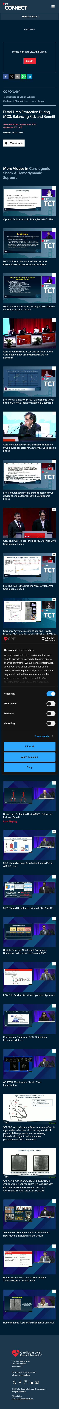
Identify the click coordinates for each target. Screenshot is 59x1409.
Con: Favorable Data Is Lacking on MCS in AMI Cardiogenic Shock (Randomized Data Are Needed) (28, 355)
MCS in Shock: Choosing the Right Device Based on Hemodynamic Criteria (29, 308)
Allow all (29, 746)
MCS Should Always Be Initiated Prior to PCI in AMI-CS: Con (28, 865)
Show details (42, 736)
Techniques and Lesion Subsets (19, 96)
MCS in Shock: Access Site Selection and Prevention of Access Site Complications (25, 263)
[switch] (50, 703)
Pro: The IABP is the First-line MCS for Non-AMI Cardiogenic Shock (28, 587)
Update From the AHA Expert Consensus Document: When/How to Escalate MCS (25, 952)
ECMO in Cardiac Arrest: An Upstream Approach (29, 995)
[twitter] (11, 77)
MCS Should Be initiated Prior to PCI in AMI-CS (28, 908)
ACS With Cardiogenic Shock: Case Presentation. (22, 1084)
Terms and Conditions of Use (22, 1399)
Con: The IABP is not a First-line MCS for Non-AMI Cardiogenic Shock (29, 542)
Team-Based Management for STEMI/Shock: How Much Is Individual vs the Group (27, 1234)
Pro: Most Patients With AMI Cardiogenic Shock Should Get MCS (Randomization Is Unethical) (28, 401)
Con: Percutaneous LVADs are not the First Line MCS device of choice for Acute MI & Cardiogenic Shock (29, 448)
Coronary (11, 91)
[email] (17, 77)
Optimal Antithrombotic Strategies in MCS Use (28, 219)
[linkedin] (29, 77)
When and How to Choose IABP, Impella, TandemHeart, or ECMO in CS (25, 1279)
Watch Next (16, 143)
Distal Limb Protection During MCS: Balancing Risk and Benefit (27, 816)
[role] (14, 1382)
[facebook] (5, 77)
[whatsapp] (23, 77)
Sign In (29, 61)
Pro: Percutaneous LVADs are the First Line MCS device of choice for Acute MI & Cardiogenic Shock (28, 496)
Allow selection (29, 757)
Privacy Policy (17, 1396)
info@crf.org (25, 1375)
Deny (29, 767)
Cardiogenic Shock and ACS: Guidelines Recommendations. (25, 1039)
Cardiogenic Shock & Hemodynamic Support (24, 101)
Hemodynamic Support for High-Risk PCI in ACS (29, 1323)
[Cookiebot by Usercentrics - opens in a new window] (42, 639)
